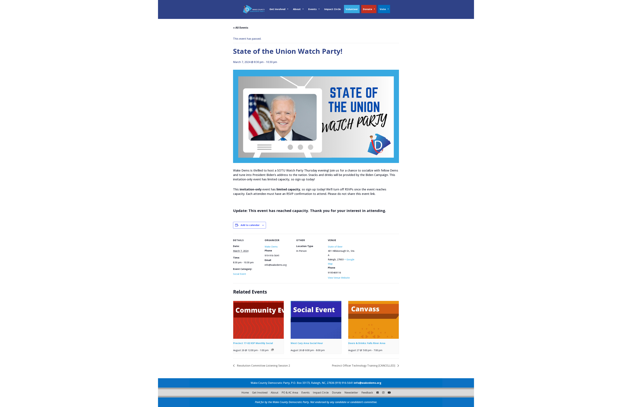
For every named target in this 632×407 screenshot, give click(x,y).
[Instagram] (383, 392)
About (297, 9)
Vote (383, 9)
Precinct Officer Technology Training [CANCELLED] (364, 365)
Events (312, 9)
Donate (367, 9)
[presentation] (258, 320)
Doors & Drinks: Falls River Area (366, 343)
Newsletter (351, 392)
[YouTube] (389, 392)
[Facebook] (378, 392)
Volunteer (352, 9)
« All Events (240, 27)
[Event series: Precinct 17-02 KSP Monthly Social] (272, 350)
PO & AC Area (290, 392)
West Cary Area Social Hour (307, 343)
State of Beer (335, 246)
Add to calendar (250, 225)
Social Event (239, 273)
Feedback (367, 392)
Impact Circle (332, 9)
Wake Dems (271, 246)
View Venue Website (339, 277)
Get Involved (277, 9)
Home (245, 392)
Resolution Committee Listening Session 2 (263, 365)
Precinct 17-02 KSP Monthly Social (253, 343)
